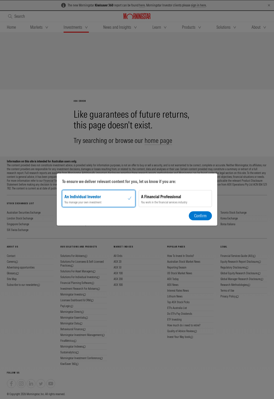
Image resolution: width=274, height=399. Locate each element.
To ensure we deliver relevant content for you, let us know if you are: (119, 181)
